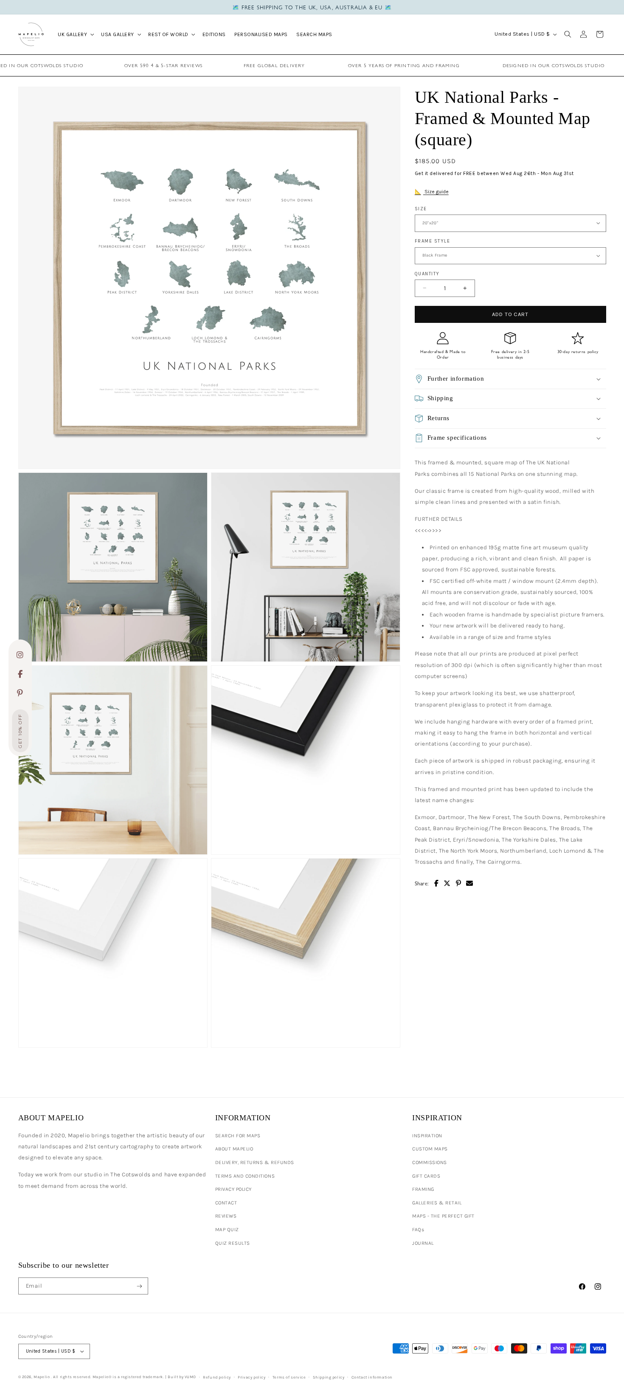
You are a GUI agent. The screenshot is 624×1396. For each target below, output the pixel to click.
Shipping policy (329, 1377)
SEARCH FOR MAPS (238, 1136)
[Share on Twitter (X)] (447, 883)
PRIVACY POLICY (233, 1189)
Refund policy (217, 1377)
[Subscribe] (139, 1285)
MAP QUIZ (227, 1229)
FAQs (418, 1229)
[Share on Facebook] (436, 883)
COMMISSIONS (429, 1162)
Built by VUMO (182, 1376)
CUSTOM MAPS (430, 1149)
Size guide (436, 192)
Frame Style (432, 241)
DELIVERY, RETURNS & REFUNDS (254, 1162)
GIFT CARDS (426, 1176)
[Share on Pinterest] (458, 883)
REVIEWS (226, 1216)
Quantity (427, 273)
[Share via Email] (469, 883)
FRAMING (423, 1189)
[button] (75, 34)
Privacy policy (251, 1377)
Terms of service (289, 1377)
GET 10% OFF (20, 731)
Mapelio (42, 1376)
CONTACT (226, 1203)
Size (421, 208)
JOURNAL (423, 1243)
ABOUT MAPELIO (234, 1149)
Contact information (372, 1377)
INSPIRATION (427, 1136)
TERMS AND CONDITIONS (245, 1176)
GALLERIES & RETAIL (436, 1203)
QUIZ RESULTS (232, 1243)
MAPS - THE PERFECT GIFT (443, 1216)
